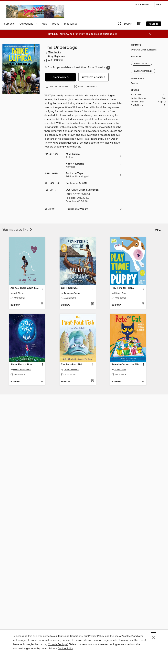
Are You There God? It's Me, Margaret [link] (25, 288)
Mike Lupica (54, 52)
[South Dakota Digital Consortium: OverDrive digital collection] (36, 11)
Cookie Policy (65, 648)
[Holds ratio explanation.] (108, 68)
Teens (55, 24)
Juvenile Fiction (141, 63)
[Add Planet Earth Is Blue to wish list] (42, 381)
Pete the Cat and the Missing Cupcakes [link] (127, 364)
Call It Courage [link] (69, 288)
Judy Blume (18, 293)
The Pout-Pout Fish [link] (72, 364)
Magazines (70, 24)
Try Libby (53, 34)
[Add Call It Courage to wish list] (92, 304)
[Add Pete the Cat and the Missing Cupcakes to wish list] (143, 381)
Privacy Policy (96, 636)
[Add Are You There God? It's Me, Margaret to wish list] (42, 304)
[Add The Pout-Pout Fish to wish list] (92, 381)
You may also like (15, 230)
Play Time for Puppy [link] (123, 288)
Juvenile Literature (143, 71)
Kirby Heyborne (56, 56)
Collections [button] (27, 24)
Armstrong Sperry (72, 293)
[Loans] (139, 24)
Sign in (153, 24)
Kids (44, 24)
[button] (143, 4)
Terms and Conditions (70, 636)
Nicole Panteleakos (22, 369)
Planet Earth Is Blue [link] (21, 364)
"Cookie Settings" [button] (58, 644)
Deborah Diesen (71, 369)
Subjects (9, 24)
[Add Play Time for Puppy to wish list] (143, 304)
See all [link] (159, 230)
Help (158, 4)
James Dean (120, 369)
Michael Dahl (120, 293)
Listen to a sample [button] (93, 77)
